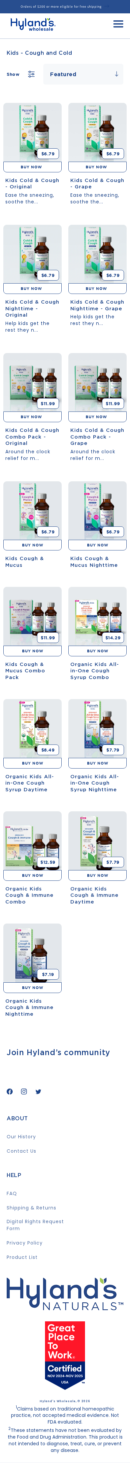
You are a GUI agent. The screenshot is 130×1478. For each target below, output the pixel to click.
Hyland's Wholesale (58, 1401)
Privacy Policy (25, 1243)
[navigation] (118, 25)
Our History (21, 1136)
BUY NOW (33, 167)
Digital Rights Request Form (35, 1225)
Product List (22, 1257)
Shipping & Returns (31, 1207)
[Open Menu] (118, 25)
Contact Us (21, 1151)
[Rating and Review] (65, 1387)
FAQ (12, 1193)
